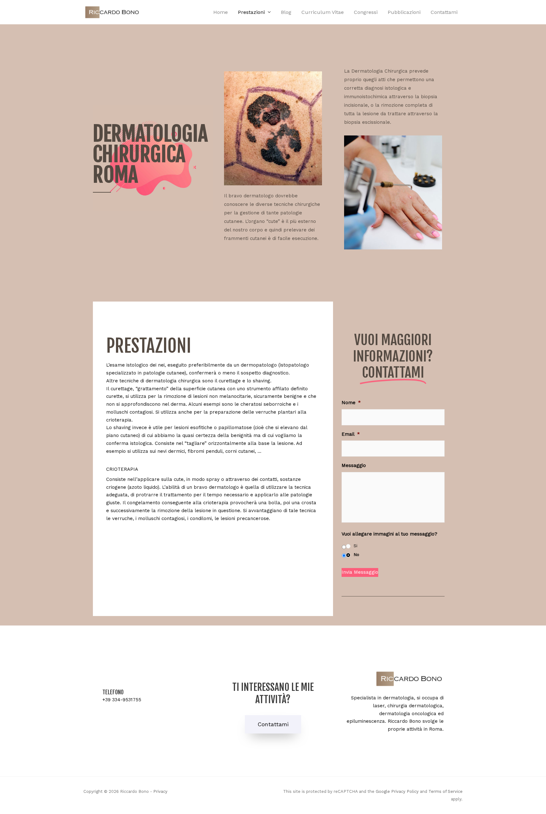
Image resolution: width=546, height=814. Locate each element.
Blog (286, 12)
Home (220, 12)
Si (355, 545)
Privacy (160, 791)
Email (351, 434)
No (356, 554)
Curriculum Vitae (322, 12)
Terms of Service (445, 791)
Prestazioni (251, 12)
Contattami (444, 12)
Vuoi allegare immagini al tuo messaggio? (389, 534)
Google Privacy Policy (397, 791)
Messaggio (354, 465)
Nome (351, 402)
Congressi (366, 12)
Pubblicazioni (404, 12)
